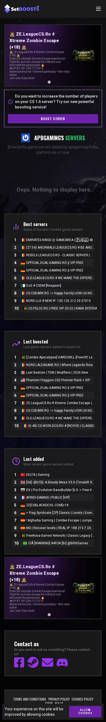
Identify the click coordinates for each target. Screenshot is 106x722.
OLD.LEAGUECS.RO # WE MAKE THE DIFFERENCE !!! (60, 278)
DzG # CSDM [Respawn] (43, 285)
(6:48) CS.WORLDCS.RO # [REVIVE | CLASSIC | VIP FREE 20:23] (62, 426)
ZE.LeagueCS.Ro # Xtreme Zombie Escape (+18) (60, 403)
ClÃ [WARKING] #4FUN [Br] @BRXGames (58, 543)
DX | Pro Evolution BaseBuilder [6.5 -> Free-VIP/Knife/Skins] (60, 490)
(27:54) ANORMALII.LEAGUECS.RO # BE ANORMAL (60, 247)
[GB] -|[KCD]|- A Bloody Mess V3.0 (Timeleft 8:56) (60, 482)
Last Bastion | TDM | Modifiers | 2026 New (57, 372)
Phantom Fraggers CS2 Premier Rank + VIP (58, 380)
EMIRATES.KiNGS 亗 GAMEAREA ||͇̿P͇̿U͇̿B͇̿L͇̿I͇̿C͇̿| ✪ (59, 240)
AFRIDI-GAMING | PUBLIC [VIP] (48, 497)
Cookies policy (82, 699)
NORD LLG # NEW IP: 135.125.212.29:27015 (58, 301)
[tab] (45, 82)
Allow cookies (85, 711)
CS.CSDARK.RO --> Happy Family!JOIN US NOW (60, 293)
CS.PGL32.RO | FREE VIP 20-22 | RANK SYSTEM (62, 308)
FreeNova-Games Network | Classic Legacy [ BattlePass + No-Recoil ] (60, 535)
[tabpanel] (53, 55)
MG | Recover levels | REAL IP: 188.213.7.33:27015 (60, 528)
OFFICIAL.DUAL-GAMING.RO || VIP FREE (54, 263)
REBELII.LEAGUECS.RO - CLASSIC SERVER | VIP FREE (60, 255)
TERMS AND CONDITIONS (29, 699)
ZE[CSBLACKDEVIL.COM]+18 (47, 505)
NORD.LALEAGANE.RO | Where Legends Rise (59, 365)
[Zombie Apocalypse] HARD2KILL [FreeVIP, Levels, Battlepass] (60, 357)
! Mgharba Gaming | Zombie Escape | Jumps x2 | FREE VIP (60, 520)
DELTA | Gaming (37, 475)
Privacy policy (59, 699)
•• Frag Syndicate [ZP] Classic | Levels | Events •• (60, 513)
